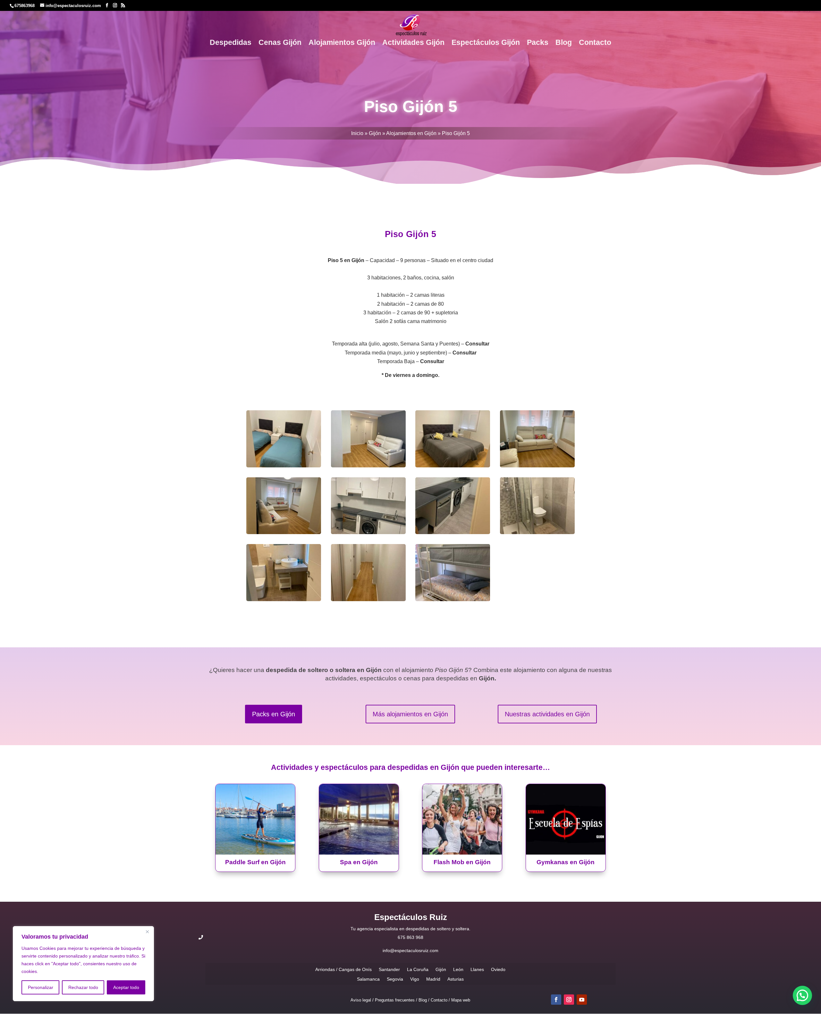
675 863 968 (410, 937)
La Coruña (417, 969)
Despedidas (230, 43)
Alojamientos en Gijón (411, 133)
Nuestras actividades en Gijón (547, 714)
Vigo (414, 978)
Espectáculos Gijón (486, 43)
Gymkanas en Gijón (566, 862)
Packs (537, 43)
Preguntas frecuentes (395, 1000)
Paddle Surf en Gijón (255, 862)
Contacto (595, 43)
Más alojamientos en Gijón (410, 714)
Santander (389, 969)
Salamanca (368, 978)
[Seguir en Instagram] (569, 999)
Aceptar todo (126, 987)
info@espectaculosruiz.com (410, 950)
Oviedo (498, 969)
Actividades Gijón (413, 43)
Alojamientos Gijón (342, 43)
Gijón (375, 133)
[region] (83, 963)
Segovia (395, 978)
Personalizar (40, 987)
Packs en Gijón (273, 714)
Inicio (357, 133)
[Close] (147, 931)
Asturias (455, 978)
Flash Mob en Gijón (462, 862)
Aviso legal (361, 1000)
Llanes (477, 969)
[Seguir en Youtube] (582, 999)
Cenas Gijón (279, 43)
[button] (802, 995)
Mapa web (460, 1000)
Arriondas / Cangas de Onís (343, 969)
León (458, 969)
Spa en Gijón (359, 862)
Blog (563, 43)
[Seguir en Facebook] (556, 999)
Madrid (433, 978)
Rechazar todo (83, 987)
